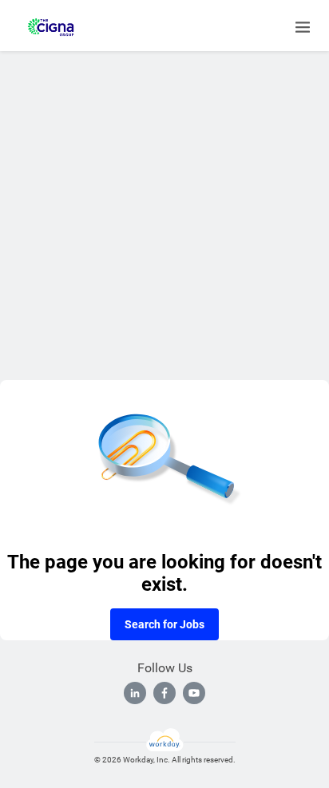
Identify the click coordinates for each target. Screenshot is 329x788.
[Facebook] (164, 693)
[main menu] (302, 27)
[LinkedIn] (135, 693)
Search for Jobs (164, 624)
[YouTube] (194, 693)
